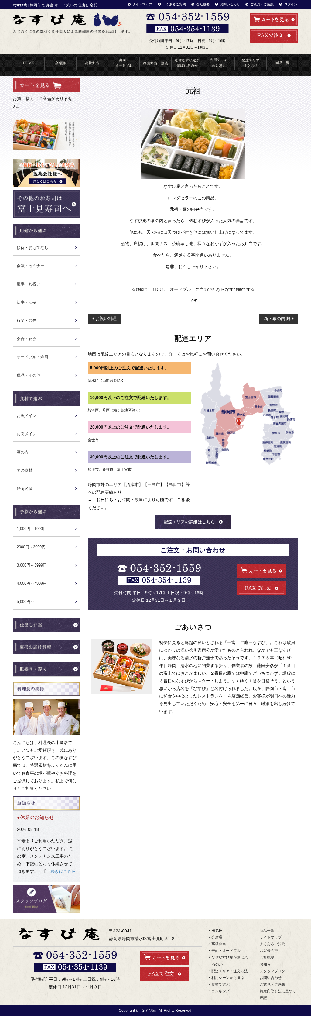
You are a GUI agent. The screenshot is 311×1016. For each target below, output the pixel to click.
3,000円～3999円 (32, 565)
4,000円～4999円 (32, 583)
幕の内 (23, 452)
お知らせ (267, 964)
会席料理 (60, 65)
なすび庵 (148, 1010)
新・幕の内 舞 (277, 318)
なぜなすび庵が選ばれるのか (187, 65)
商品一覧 (282, 65)
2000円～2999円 (31, 547)
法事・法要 (26, 302)
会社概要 (203, 4)
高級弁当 (92, 65)
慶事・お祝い (28, 284)
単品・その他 (28, 375)
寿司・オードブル (123, 65)
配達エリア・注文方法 (250, 65)
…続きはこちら (61, 871)
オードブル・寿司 (32, 357)
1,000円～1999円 (32, 528)
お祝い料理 (106, 318)
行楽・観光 (26, 320)
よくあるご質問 (174, 4)
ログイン (290, 4)
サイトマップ (142, 4)
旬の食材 (24, 470)
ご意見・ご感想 (262, 4)
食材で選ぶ (220, 984)
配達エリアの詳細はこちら (189, 521)
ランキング (220, 991)
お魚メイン (26, 415)
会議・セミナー (30, 265)
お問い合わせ (230, 4)
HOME (28, 65)
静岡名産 (24, 488)
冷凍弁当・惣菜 (155, 65)
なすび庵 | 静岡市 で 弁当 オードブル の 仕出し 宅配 (55, 5)
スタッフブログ (272, 971)
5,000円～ (25, 601)
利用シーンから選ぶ (218, 65)
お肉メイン (26, 434)
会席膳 (216, 937)
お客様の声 (269, 951)
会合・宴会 (26, 338)
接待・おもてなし (32, 247)
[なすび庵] (71, 23)
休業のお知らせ (37, 817)
